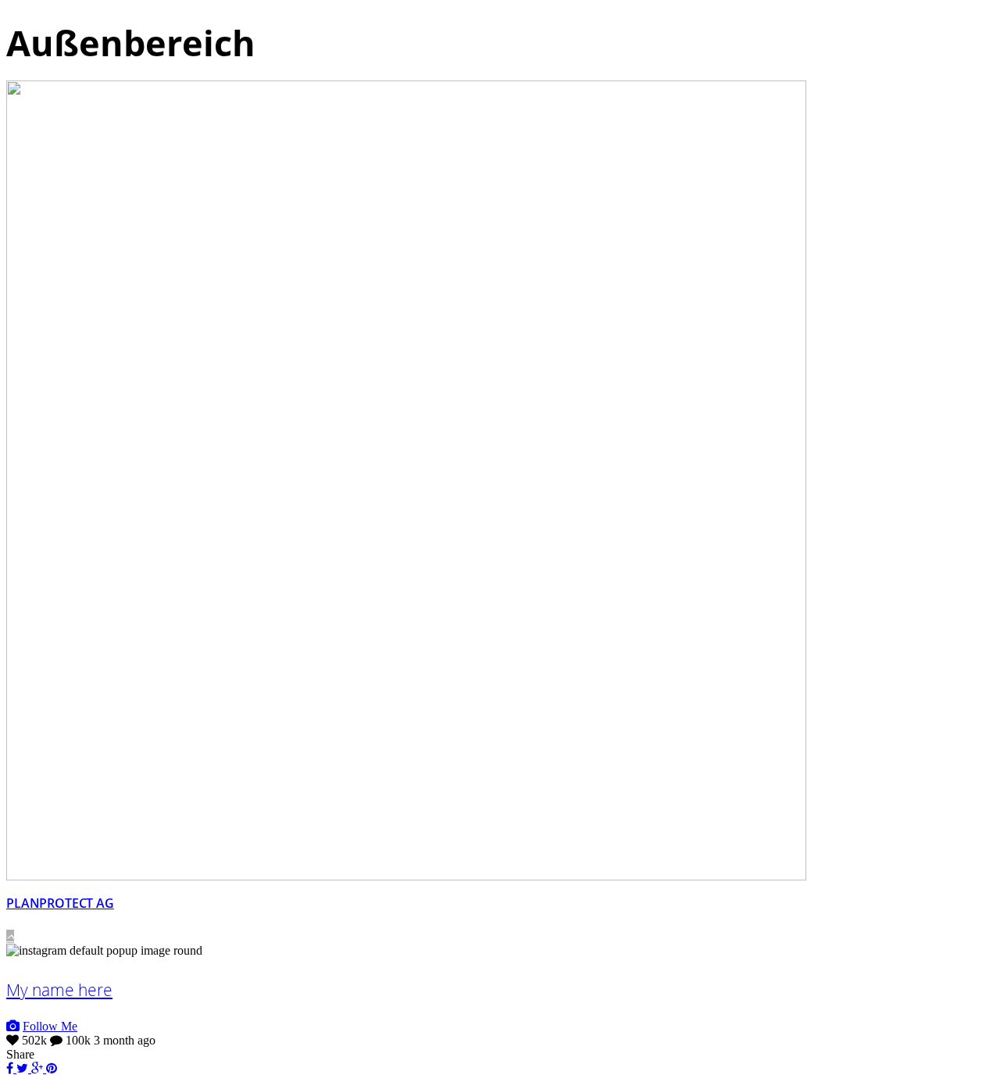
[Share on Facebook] (11, 1068)
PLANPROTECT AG (60, 903)
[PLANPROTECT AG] (406, 876)
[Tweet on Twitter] (23, 1068)
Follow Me (50, 1026)
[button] (10, 936)
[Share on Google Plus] (38, 1068)
